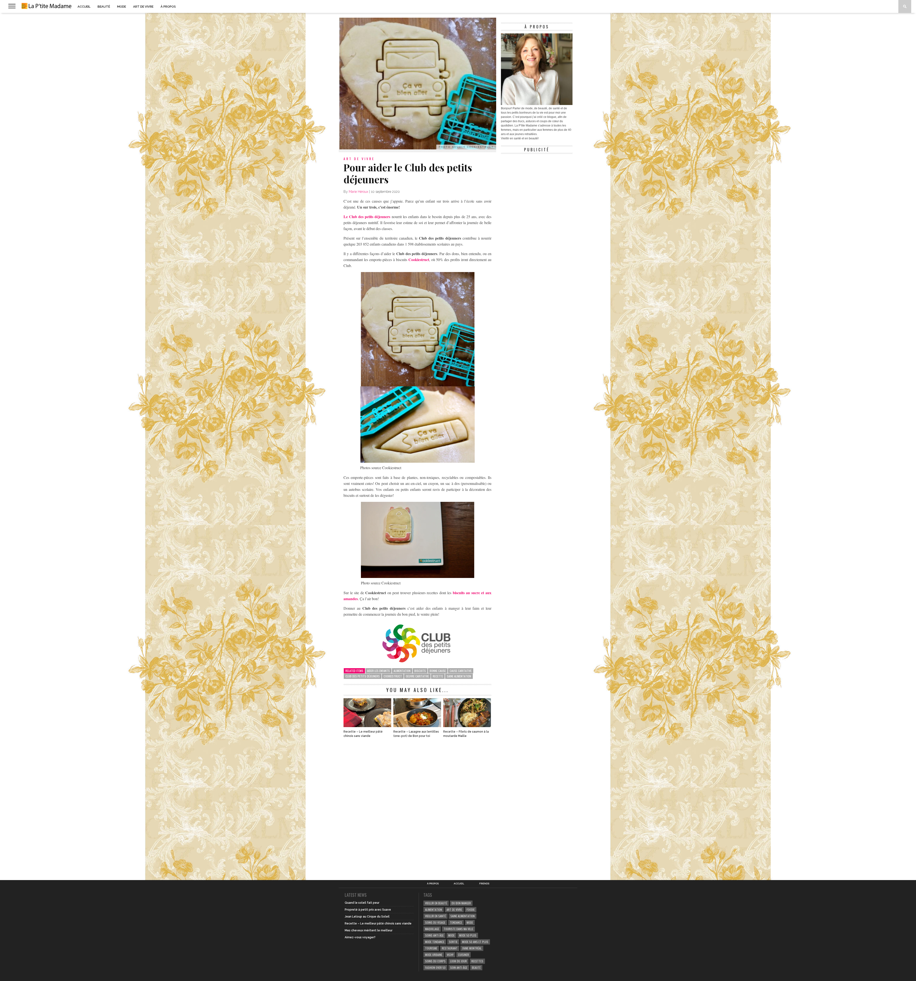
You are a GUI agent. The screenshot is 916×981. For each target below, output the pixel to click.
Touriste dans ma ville (458, 929)
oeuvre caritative (417, 676)
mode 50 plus (467, 935)
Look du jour (458, 961)
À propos (168, 6)
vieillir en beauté (436, 903)
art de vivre (454, 910)
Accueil (84, 6)
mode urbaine (433, 955)
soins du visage (435, 922)
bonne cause (438, 671)
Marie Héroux (358, 192)
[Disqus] (417, 806)
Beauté (104, 6)
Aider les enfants (378, 671)
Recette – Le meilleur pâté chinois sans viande (363, 734)
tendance (456, 922)
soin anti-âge (458, 967)
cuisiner (463, 955)
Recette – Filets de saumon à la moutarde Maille (466, 734)
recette (438, 676)
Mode (121, 6)
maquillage (432, 929)
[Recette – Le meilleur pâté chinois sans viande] (367, 726)
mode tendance (434, 942)
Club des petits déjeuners (362, 676)
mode (470, 922)
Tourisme (431, 948)
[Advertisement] (536, 186)
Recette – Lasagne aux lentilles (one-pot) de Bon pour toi (416, 734)
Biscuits (420, 671)
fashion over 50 (435, 967)
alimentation (402, 671)
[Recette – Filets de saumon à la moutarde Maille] (467, 726)
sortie (453, 942)
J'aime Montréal (472, 948)
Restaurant (450, 948)
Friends (484, 883)
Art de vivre (143, 6)
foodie (471, 910)
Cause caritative (461, 671)
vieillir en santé (435, 916)
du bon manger (461, 903)
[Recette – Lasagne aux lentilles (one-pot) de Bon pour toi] (417, 726)
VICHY (450, 955)
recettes (477, 961)
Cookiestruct (418, 259)
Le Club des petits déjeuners (367, 216)
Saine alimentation (459, 676)
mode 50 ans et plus (475, 942)
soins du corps (435, 961)
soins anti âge (434, 935)
